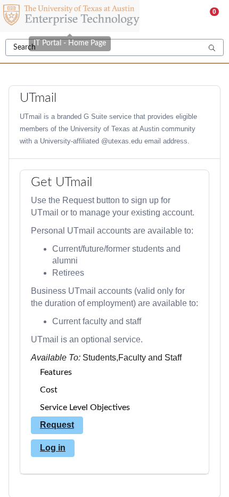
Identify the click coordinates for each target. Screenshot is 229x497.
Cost (49, 390)
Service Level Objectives (85, 407)
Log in (53, 447)
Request (57, 424)
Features (56, 372)
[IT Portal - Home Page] (70, 16)
